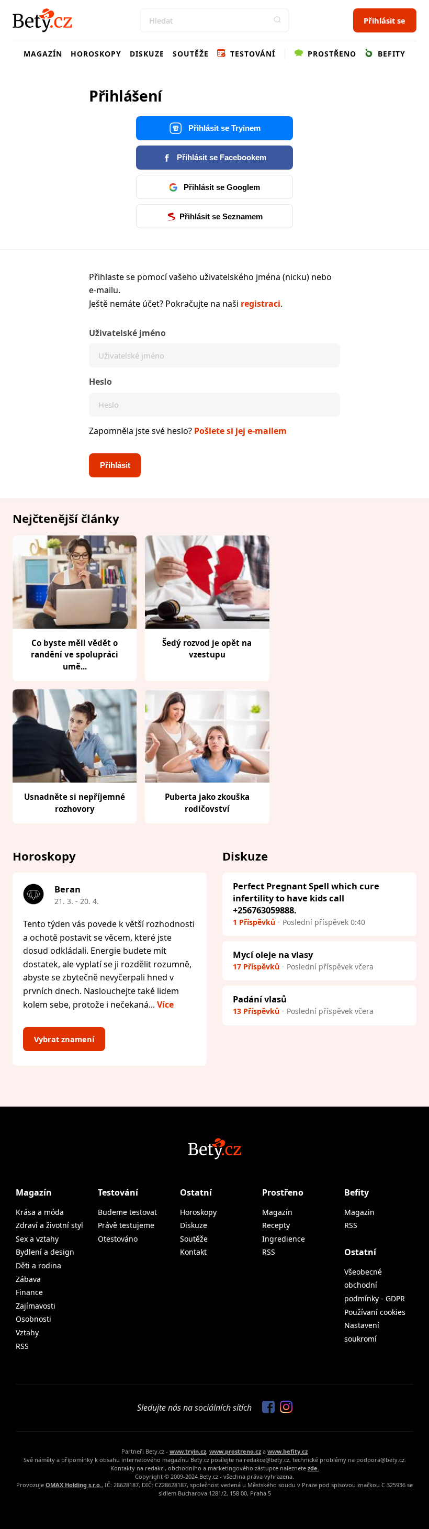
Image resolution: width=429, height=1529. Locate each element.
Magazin (359, 1212)
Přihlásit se (384, 20)
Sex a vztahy (37, 1239)
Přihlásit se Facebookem (220, 157)
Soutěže (191, 54)
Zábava (28, 1279)
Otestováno (118, 1239)
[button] (277, 20)
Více (165, 1004)
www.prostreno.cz (235, 1451)
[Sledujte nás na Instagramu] (283, 1407)
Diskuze (147, 54)
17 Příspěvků (256, 967)
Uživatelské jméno (127, 333)
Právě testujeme (126, 1225)
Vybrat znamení (64, 1039)
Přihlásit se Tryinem (223, 128)
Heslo (100, 381)
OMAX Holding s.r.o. (73, 1485)
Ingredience (283, 1239)
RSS (22, 1346)
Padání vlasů (260, 999)
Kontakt (193, 1252)
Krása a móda (40, 1212)
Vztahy (27, 1332)
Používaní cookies (374, 1312)
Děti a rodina (38, 1265)
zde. (313, 1468)
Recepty (276, 1225)
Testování (251, 54)
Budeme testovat (127, 1212)
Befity (390, 54)
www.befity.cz (287, 1451)
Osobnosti (33, 1319)
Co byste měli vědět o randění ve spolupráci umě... (74, 655)
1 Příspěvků (254, 922)
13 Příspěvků (256, 1011)
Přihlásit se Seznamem (221, 217)
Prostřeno (330, 54)
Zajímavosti (35, 1306)
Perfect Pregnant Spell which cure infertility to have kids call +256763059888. (306, 898)
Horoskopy (96, 54)
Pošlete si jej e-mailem (240, 431)
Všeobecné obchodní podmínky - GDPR (374, 1285)
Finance (29, 1292)
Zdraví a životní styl (49, 1225)
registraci (260, 303)
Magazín (43, 54)
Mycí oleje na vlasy (273, 954)
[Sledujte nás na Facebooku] (266, 1407)
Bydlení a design (45, 1252)
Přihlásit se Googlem (221, 187)
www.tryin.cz (188, 1451)
